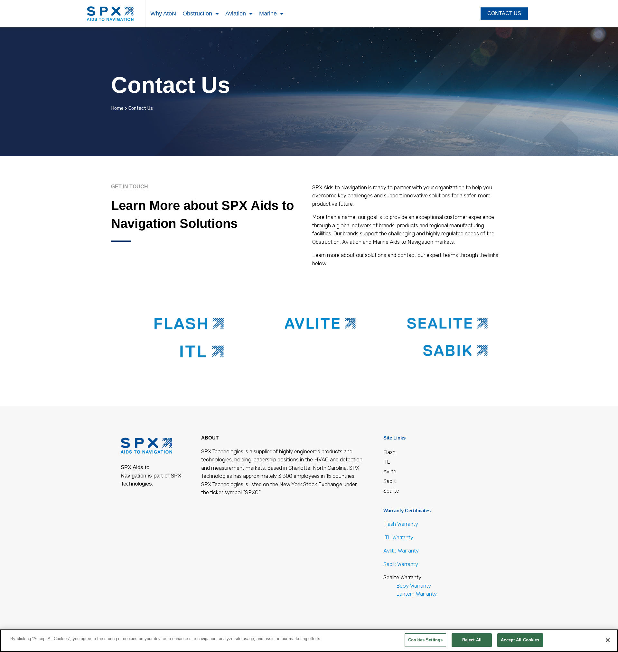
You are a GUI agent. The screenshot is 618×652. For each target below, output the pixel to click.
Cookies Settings (425, 640)
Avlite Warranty (401, 550)
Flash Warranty (400, 524)
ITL (386, 462)
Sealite (391, 491)
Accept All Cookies (520, 640)
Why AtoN (163, 13)
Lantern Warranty (416, 594)
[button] (504, 13)
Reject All (472, 640)
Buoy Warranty (413, 585)
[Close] (608, 640)
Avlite (389, 471)
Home (117, 108)
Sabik (389, 481)
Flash (389, 452)
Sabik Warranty (400, 564)
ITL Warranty (398, 537)
